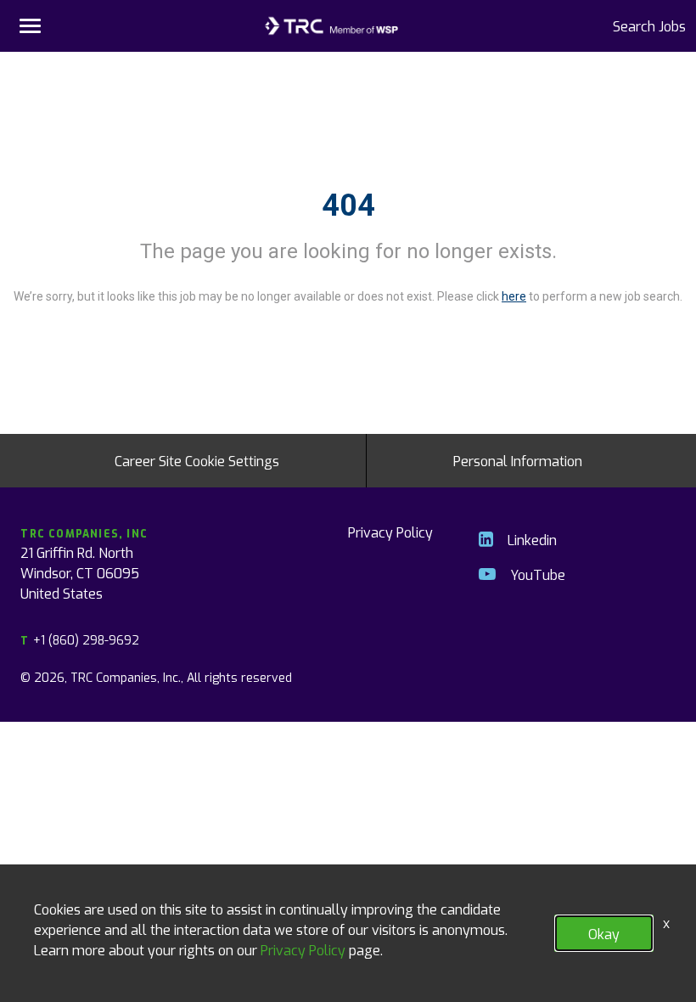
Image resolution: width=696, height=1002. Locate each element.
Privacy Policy (390, 531)
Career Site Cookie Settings (197, 460)
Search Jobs (649, 25)
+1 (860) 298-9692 (79, 640)
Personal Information (517, 460)
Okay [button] (604, 933)
